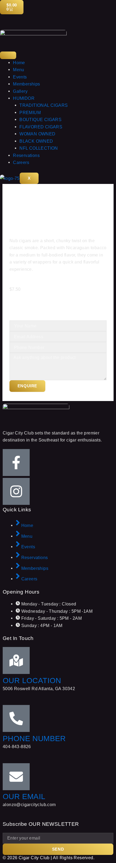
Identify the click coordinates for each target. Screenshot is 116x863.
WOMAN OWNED (37, 133)
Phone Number (34, 738)
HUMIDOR (24, 98)
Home (19, 62)
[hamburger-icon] (8, 55)
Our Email (24, 796)
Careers (21, 162)
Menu (18, 69)
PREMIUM (30, 112)
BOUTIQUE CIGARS (40, 119)
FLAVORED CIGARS (40, 126)
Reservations (26, 155)
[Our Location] (16, 660)
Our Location (32, 680)
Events (20, 76)
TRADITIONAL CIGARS (43, 105)
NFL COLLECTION (38, 148)
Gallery (20, 91)
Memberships (26, 83)
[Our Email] (16, 776)
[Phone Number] (16, 718)
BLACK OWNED (36, 141)
